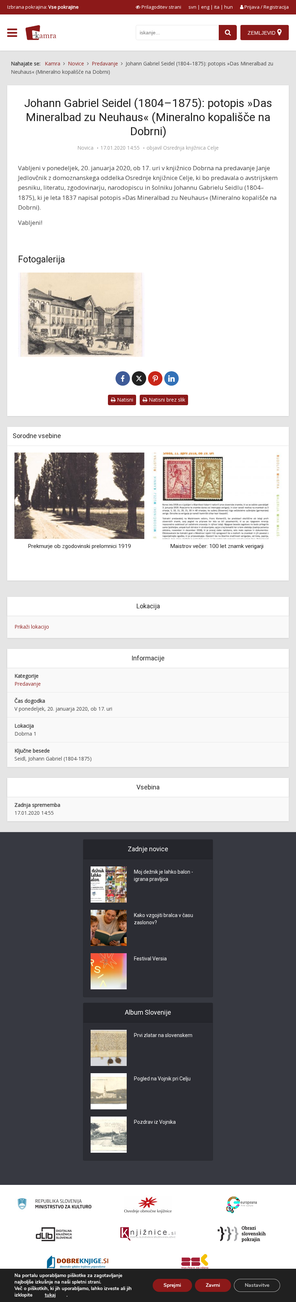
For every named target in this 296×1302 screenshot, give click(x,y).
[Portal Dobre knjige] (77, 1263)
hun (228, 7)
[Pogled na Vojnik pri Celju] (109, 1091)
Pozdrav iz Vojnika (155, 1122)
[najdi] (228, 32)
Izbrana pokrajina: (43, 7)
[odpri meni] (12, 33)
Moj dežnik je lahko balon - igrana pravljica (163, 875)
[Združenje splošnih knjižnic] (194, 1263)
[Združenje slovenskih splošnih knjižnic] (148, 1234)
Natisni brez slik (166, 399)
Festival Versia (150, 958)
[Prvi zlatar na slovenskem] (109, 1048)
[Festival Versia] (109, 971)
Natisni (124, 399)
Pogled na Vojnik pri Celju (162, 1079)
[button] (263, 514)
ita (216, 7)
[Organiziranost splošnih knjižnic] (148, 1205)
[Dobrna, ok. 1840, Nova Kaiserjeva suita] (81, 315)
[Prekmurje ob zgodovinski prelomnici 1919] (79, 495)
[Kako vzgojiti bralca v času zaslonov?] (109, 928)
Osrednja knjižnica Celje (191, 148)
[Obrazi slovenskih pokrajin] (241, 1234)
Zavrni (213, 1285)
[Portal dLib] (54, 1234)
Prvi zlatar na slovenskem (163, 1035)
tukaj (50, 1295)
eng (205, 7)
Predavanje (27, 683)
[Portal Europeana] (241, 1205)
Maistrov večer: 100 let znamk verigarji (217, 546)
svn (192, 7)
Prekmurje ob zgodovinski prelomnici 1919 (79, 546)
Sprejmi (172, 1285)
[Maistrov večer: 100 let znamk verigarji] (217, 495)
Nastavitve (257, 1285)
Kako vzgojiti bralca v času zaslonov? (163, 918)
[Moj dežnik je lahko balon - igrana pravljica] (109, 884)
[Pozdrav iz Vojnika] (109, 1135)
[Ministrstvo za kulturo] (54, 1205)
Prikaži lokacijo (31, 626)
